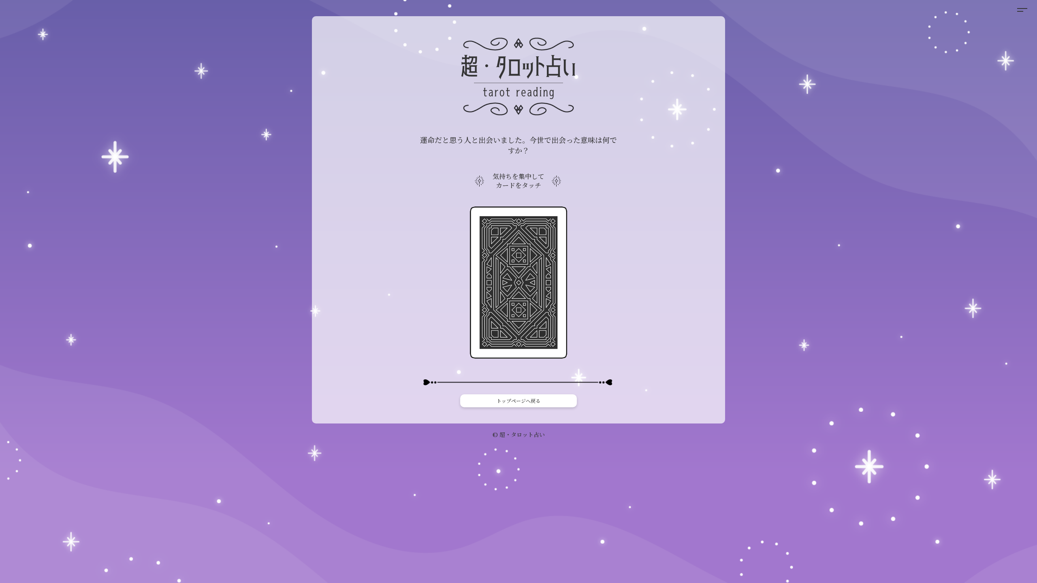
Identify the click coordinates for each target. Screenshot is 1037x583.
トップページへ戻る (518, 400)
